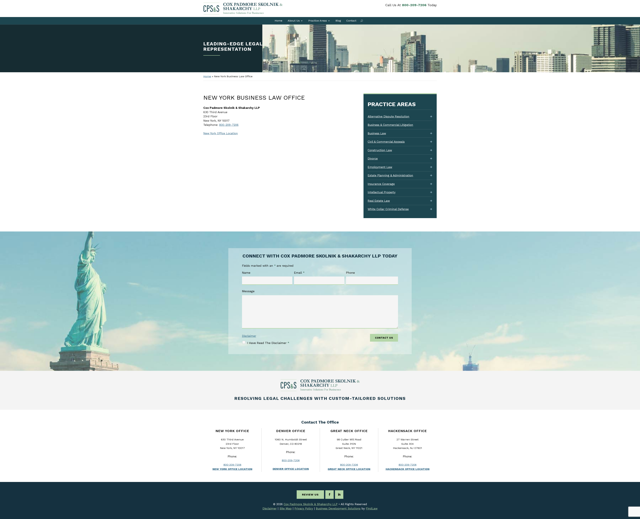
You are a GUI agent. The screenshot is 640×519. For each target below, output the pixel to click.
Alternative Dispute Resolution (388, 116)
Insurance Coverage (381, 184)
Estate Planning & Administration (390, 175)
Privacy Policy (303, 508)
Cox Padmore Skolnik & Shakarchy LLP (311, 504)
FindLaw (372, 508)
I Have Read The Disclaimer (268, 343)
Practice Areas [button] (317, 20)
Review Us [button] (310, 494)
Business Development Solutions (338, 508)
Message (248, 291)
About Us (294, 20)
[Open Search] (361, 21)
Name (246, 272)
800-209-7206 (414, 5)
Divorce (373, 158)
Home (278, 20)
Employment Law (380, 167)
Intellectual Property (382, 192)
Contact (351, 20)
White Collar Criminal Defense (388, 209)
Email (299, 272)
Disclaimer (249, 336)
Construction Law (380, 150)
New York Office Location (220, 133)
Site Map (286, 508)
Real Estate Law (379, 200)
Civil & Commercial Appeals (386, 141)
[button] (636, 494)
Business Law (377, 133)
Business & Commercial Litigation (390, 124)
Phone (350, 272)
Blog (338, 20)
